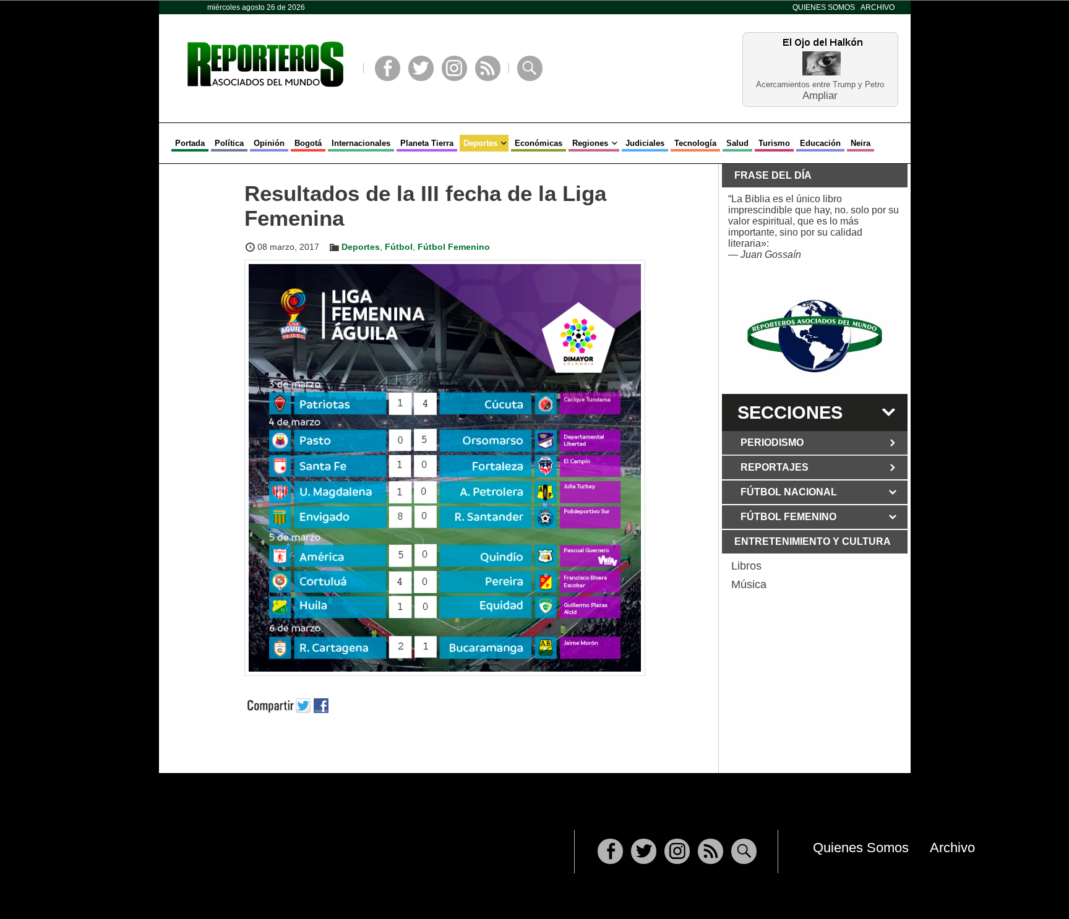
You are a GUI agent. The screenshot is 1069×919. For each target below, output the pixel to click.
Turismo (774, 143)
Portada (190, 143)
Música (748, 584)
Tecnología (695, 143)
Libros (746, 566)
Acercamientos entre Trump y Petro (820, 84)
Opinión (269, 143)
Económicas (538, 143)
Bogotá (308, 143)
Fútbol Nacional (789, 492)
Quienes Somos (823, 7)
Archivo (878, 7)
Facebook (387, 68)
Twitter (421, 68)
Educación (820, 143)
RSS (487, 68)
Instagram (454, 68)
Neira (860, 143)
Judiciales (644, 143)
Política (229, 143)
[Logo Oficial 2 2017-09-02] (815, 336)
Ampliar (820, 95)
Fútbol (399, 247)
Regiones (590, 143)
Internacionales (361, 143)
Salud (737, 143)
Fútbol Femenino (454, 247)
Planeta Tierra (426, 143)
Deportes (480, 143)
